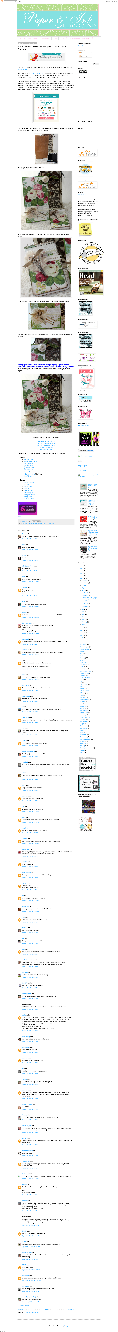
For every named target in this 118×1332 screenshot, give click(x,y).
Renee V (24, 612)
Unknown (24, 587)
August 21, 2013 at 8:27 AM (30, 1041)
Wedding (82, 745)
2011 (82, 630)
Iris (23, 707)
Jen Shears (27, 484)
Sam (23, 806)
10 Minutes (83, 644)
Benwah (24, 1184)
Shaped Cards (84, 726)
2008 (82, 637)
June (83, 612)
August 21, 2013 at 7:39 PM (30, 1073)
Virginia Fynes (28, 490)
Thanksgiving (84, 737)
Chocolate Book (84, 673)
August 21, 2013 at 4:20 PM (30, 1052)
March (84, 619)
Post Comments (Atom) (32, 1312)
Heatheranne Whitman (28, 960)
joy (23, 895)
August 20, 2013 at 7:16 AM (30, 866)
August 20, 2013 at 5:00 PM (30, 954)
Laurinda (24, 1079)
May (83, 614)
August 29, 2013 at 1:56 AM (30, 1195)
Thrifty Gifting (51, 523)
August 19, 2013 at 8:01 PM (30, 767)
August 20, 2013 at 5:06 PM (30, 966)
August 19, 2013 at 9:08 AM (30, 560)
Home (19, 38)
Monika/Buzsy (26, 1036)
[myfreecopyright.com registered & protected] (88, 476)
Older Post (71, 1309)
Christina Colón (29, 459)
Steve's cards (83, 728)
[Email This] (33, 521)
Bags (81, 655)
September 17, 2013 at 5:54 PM (31, 1236)
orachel (24, 1015)
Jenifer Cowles (28, 466)
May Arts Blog (22, 69)
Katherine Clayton (27, 1104)
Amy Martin (25, 685)
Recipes (55, 38)
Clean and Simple (85, 677)
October (84, 585)
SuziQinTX (25, 983)
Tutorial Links (63, 38)
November (85, 583)
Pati (23, 728)
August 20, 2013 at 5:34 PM (30, 977)
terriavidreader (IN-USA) (29, 1297)
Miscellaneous (84, 710)
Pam (23, 917)
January (84, 624)
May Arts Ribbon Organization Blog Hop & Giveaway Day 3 (93, 533)
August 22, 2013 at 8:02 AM (30, 1084)
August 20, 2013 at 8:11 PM (30, 998)
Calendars (83, 662)
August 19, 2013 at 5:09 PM (30, 735)
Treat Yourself (82, 470)
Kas (23, 1068)
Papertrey (83, 719)
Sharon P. (25, 1138)
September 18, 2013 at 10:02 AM (31, 1270)
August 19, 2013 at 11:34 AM (30, 633)
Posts (82, 53)
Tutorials (82, 741)
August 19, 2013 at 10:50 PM (30, 822)
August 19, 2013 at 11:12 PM (30, 833)
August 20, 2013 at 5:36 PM (30, 988)
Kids (81, 704)
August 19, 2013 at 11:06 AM (30, 617)
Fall (81, 682)
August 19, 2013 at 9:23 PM (30, 790)
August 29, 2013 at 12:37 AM (30, 1178)
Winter (82, 752)
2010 (82, 632)
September (85, 588)
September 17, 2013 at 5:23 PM (31, 1225)
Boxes (81, 660)
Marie (23, 675)
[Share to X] (36, 521)
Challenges (81, 195)
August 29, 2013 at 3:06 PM (30, 1211)
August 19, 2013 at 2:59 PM (30, 701)
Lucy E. (24, 740)
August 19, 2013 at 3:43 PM (30, 712)
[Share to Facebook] (38, 521)
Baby (81, 653)
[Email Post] (29, 521)
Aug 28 (86, 592)
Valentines (83, 743)
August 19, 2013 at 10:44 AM (30, 596)
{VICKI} (24, 883)
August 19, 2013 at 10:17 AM (30, 581)
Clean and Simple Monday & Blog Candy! (92, 486)
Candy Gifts (83, 664)
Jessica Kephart (29, 468)
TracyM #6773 (26, 849)
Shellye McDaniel (29, 495)
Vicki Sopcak (25, 639)
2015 (82, 573)
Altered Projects (84, 647)
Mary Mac (25, 828)
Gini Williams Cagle (30, 461)
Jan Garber (25, 650)
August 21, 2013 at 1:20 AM (30, 1009)
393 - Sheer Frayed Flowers (46, 441)
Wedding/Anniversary (86, 748)
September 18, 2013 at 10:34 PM (31, 1280)
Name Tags (83, 715)
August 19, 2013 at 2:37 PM (30, 690)
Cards (81, 666)
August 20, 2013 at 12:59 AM (30, 843)
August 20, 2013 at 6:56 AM (30, 856)
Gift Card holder (84, 691)
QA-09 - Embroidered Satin (46, 443)
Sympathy (83, 730)
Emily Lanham (28, 464)
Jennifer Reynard (26, 1125)
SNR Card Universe (83, 425)
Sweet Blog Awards (87, 38)
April (83, 617)
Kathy (23, 601)
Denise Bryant (26, 1161)
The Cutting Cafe (85, 739)
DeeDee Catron (29, 499)
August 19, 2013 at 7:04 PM (30, 756)
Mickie (24, 817)
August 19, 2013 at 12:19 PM (30, 654)
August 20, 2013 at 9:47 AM (30, 890)
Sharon (24, 1241)
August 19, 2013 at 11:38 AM (30, 644)
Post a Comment (25, 1305)
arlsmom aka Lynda (27, 1150)
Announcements (84, 649)
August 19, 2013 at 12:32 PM (30, 669)
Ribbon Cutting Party (37, 73)
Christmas (83, 675)
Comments (84, 56)
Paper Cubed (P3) (85, 717)
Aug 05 (86, 606)
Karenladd (25, 762)
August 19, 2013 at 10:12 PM (30, 811)
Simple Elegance (82, 465)
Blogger (66, 1326)
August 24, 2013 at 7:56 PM (30, 1132)
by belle (24, 555)
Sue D (23, 785)
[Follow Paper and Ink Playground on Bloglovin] (86, 451)
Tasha (23, 576)
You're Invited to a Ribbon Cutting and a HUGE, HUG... (90, 599)
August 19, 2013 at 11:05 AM (30, 606)
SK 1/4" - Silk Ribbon (46, 447)
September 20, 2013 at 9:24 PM (31, 1291)
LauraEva (24, 862)
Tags (81, 732)
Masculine (83, 706)
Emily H (24, 1231)
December (85, 580)
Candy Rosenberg (30, 482)
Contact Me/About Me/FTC (31, 38)
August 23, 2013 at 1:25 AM (30, 1098)
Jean (23, 938)
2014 (82, 575)
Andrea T (24, 927)
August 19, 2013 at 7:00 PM (30, 745)
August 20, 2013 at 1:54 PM (30, 932)
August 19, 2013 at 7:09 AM (30, 539)
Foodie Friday (84, 684)
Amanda (24, 1115)
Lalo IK (26, 488)
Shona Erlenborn (27, 1252)
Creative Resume (75, 38)
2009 (82, 635)
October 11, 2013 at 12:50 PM (30, 1302)
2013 (82, 578)
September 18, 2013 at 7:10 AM (31, 1259)
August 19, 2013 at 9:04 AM (30, 549)
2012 (82, 627)
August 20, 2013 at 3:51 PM (30, 943)
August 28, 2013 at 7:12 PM (30, 1155)
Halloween (83, 697)
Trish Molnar (25, 1047)
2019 (82, 568)
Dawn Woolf (25, 1174)
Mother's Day (84, 712)
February (84, 622)
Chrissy (24, 534)
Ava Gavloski (25, 1286)
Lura (23, 949)
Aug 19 (86, 595)
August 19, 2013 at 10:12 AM (30, 571)
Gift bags (24, 523)
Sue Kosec (25, 972)
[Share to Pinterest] (40, 521)
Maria (23, 544)
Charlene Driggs (29, 474)
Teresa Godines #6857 (28, 751)
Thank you (83, 734)
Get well (82, 688)
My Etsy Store (46, 38)
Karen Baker (28, 486)
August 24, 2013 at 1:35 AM (30, 1120)
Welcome (82, 750)
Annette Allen (26, 696)
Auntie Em (25, 1200)
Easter (82, 680)
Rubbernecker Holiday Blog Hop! (93, 517)
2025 (82, 565)
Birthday (82, 658)
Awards (82, 651)
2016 (82, 570)
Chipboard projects (85, 671)
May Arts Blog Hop (42, 523)
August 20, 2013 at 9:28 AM (30, 877)
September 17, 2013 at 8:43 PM (31, 1246)
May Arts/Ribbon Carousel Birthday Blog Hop (93, 548)
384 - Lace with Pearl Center (46, 445)
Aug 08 (86, 603)
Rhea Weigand (28, 492)
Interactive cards (84, 699)
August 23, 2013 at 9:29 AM (30, 1109)
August (84, 590)
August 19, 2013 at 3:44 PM (30, 722)
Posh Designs (84, 721)
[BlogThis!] (34, 521)
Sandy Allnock (28, 497)
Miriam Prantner (26, 993)
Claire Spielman (26, 623)
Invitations (83, 701)
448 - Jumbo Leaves (46, 449)
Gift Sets (30, 523)
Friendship (83, 686)
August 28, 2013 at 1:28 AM (30, 1145)
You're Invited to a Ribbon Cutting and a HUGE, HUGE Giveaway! (93, 502)
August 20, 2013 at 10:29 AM (30, 900)
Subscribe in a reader (84, 46)
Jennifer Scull (25, 906)
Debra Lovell (25, 717)
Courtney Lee (28, 470)
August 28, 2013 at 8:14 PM (30, 1168)
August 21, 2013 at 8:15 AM (30, 1031)
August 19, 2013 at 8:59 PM (30, 779)
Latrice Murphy (29, 472)
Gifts (81, 695)
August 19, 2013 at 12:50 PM (30, 679)
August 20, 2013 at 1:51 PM (30, 922)
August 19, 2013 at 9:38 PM (30, 801)
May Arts (35, 523)
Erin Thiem (28, 476)
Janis (23, 773)
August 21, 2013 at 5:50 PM (30, 1063)
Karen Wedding (26, 872)
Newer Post (21, 1309)
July (83, 609)
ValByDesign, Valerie (27, 566)
